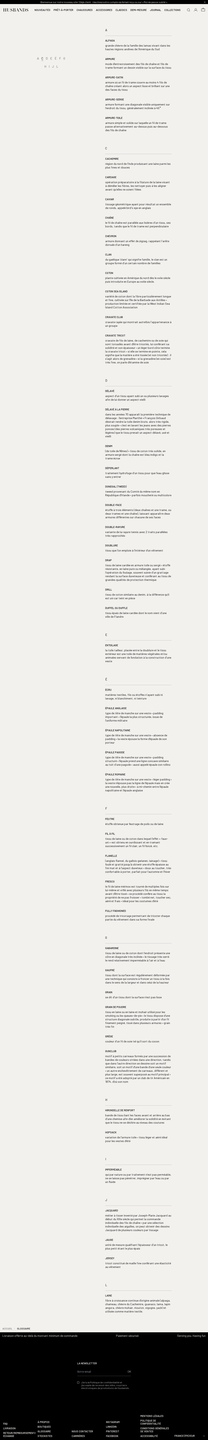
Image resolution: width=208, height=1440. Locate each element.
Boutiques (44, 1426)
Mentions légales (152, 1416)
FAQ (5, 1423)
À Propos (44, 1422)
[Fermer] (204, 2)
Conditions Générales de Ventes (154, 1430)
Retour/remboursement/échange (18, 1434)
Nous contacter (82, 1431)
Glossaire (44, 1431)
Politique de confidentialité (150, 1422)
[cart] (203, 9)
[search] (188, 9)
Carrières (78, 1436)
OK (129, 1371)
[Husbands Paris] (15, 9)
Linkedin (111, 1426)
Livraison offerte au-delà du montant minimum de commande (39, 1335)
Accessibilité (149, 1436)
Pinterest (112, 1431)
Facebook (112, 1436)
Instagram (113, 1422)
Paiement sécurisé (127, 1335)
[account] (195, 9)
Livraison (9, 1428)
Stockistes (45, 1436)
